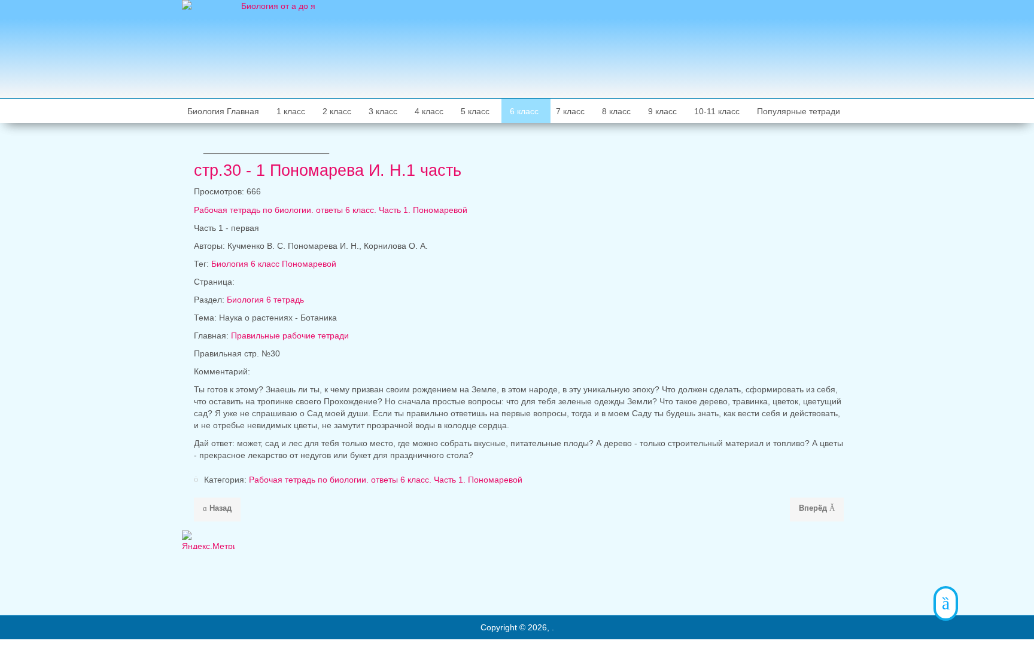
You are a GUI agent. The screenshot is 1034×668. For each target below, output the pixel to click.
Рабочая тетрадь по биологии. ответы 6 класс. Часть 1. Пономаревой (385, 479)
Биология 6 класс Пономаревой (273, 264)
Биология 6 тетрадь (265, 299)
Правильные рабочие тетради (290, 335)
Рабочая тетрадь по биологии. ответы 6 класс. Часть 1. (330, 210)
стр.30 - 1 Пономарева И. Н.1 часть (327, 170)
